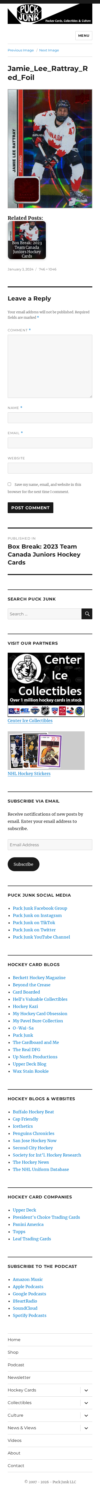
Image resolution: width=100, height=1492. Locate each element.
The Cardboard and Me (36, 1042)
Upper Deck (24, 1210)
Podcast (16, 1364)
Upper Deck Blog (29, 1064)
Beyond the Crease (32, 984)
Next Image (49, 50)
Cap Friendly (25, 1119)
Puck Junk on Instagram (37, 915)
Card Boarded (26, 992)
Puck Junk (23, 1035)
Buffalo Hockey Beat (33, 1111)
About (14, 1453)
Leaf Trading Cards (32, 1238)
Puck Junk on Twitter (34, 929)
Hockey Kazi (25, 1006)
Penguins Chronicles (33, 1133)
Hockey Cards (22, 1390)
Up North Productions (35, 1056)
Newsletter (19, 1377)
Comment (19, 330)
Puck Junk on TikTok (34, 922)
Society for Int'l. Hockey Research (47, 1155)
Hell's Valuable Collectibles (40, 999)
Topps (19, 1231)
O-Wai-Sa (23, 1028)
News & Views (22, 1427)
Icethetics (23, 1126)
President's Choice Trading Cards (46, 1217)
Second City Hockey (33, 1147)
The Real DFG (26, 1049)
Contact (16, 1465)
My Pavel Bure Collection (38, 1020)
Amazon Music (28, 1279)
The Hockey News (31, 1162)
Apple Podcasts (28, 1286)
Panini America (28, 1224)
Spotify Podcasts (29, 1315)
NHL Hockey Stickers (29, 773)
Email (15, 433)
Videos (15, 1440)
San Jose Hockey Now (34, 1140)
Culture (15, 1415)
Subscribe (23, 864)
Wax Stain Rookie (31, 1071)
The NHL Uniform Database (41, 1169)
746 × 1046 (47, 269)
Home (14, 1339)
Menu (83, 35)
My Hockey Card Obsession (40, 1013)
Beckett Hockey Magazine (39, 977)
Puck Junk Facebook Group (40, 908)
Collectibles (20, 1402)
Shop (13, 1352)
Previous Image (21, 50)
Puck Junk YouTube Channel (41, 937)
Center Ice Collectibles (30, 720)
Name (15, 408)
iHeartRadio (25, 1301)
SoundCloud (25, 1308)
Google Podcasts (29, 1293)
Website (16, 458)
